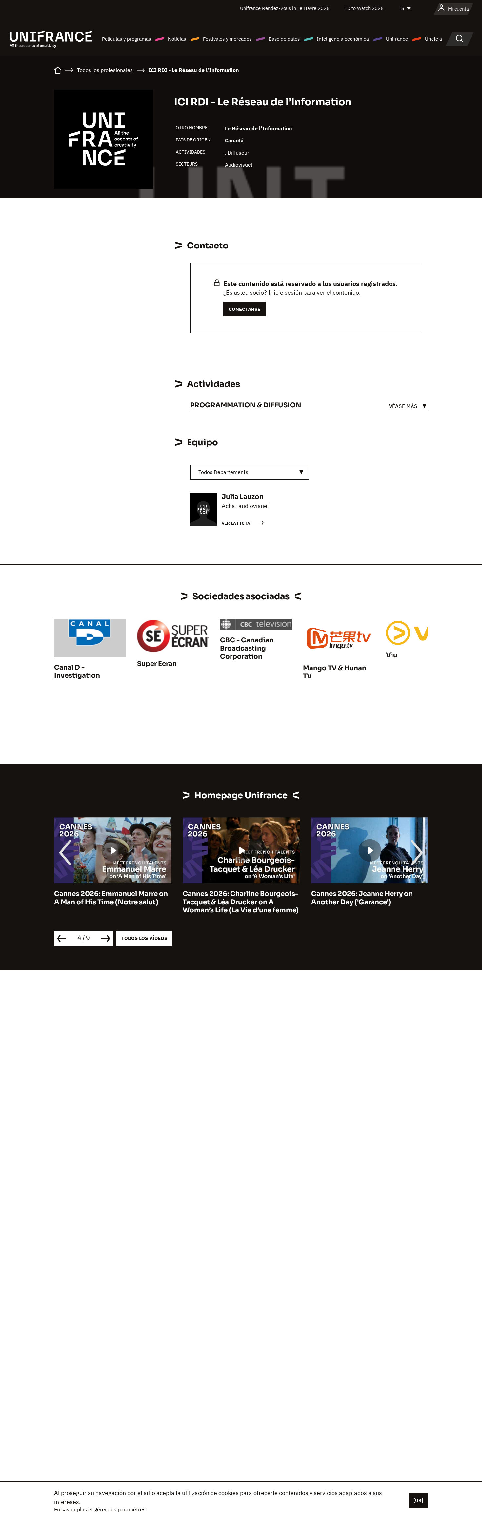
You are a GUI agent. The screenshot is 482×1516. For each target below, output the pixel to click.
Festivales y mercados (227, 39)
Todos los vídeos (144, 938)
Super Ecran (157, 664)
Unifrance (397, 39)
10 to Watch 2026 (364, 8)
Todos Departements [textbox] (223, 472)
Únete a (433, 39)
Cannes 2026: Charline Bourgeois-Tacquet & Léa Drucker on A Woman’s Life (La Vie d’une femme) (241, 902)
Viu (391, 655)
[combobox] (249, 472)
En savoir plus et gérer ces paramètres (100, 1509)
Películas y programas (126, 39)
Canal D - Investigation (77, 671)
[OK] (418, 1500)
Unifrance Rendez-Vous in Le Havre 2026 (285, 8)
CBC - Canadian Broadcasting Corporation (246, 648)
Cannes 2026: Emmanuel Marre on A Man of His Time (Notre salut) (111, 898)
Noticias (177, 39)
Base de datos (284, 39)
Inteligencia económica (343, 39)
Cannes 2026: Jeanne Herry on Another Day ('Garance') (362, 898)
